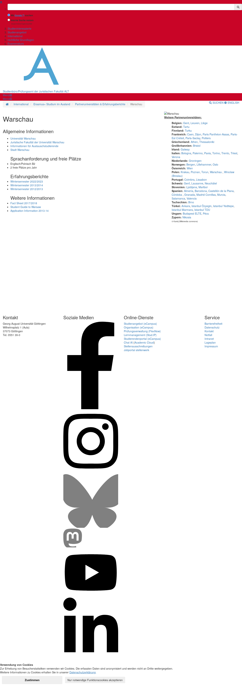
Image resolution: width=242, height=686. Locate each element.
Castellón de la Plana (221, 191)
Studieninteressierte (19, 28)
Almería (188, 191)
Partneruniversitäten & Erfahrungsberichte (100, 104)
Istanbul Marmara (182, 210)
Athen (194, 142)
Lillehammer (204, 164)
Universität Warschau (23, 138)
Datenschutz (212, 327)
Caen (190, 134)
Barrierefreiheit (213, 323)
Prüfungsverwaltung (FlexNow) (142, 331)
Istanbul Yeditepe (223, 206)
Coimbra (189, 179)
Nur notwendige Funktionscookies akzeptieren (95, 680)
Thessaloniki (206, 142)
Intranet (209, 339)
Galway (185, 149)
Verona (176, 157)
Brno (191, 202)
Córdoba (177, 194)
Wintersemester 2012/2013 (26, 189)
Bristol (196, 145)
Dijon (198, 134)
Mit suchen (22, 15)
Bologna (186, 153)
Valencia (192, 198)
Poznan (195, 172)
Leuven (195, 123)
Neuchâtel (211, 183)
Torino (216, 153)
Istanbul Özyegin (202, 206)
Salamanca (178, 198)
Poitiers (206, 138)
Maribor (203, 187)
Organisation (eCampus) (138, 327)
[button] (7, 95)
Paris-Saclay (192, 138)
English (233, 102)
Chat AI (128, 342)
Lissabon (201, 179)
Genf (187, 183)
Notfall (208, 335)
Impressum (211, 346)
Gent (186, 123)
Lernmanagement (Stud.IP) (140, 335)
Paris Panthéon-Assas (216, 134)
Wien (190, 168)
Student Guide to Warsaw (25, 207)
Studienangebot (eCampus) (140, 323)
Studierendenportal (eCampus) (142, 339)
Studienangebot (17, 32)
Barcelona (201, 191)
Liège (204, 123)
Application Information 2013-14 (29, 211)
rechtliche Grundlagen (21, 40)
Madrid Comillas (206, 194)
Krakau (185, 172)
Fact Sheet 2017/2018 (23, 203)
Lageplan (210, 342)
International (15, 36)
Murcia (221, 194)
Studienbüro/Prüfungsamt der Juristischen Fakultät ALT (36, 91)
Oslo (215, 164)
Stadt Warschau (19, 150)
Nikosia (186, 217)
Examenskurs (16, 43)
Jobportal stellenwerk (136, 350)
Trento (225, 153)
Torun (204, 172)
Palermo (198, 153)
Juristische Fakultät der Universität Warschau (37, 142)
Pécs (206, 213)
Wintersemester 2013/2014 (26, 185)
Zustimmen (32, 680)
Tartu (186, 127)
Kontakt (209, 331)
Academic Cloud (144, 342)
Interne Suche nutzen (22, 20)
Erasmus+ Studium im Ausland (51, 104)
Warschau (216, 172)
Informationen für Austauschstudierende (34, 146)
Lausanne (197, 183)
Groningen (195, 161)
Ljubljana (191, 187)
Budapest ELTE (192, 213)
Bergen (190, 164)
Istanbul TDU (202, 210)
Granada (189, 194)
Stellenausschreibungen (138, 346)
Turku (188, 130)
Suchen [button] (218, 102)
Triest (234, 153)
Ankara (186, 206)
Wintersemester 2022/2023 (26, 181)
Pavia (207, 153)
